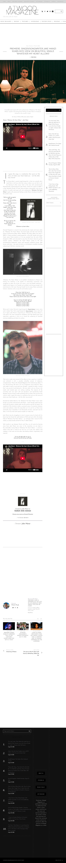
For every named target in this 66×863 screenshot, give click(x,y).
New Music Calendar (17, 1)
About (9, 1)
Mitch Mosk (33, 57)
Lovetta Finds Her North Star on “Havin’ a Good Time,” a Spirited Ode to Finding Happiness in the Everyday (36, 637)
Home (4, 1)
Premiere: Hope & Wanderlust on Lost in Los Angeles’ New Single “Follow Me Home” (35, 603)
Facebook (17, 510)
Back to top (58, 860)
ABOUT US (41, 773)
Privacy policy (41, 787)
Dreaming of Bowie (11, 650)
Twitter (22, 510)
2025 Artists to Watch (29, 1)
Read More (30, 612)
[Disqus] (22, 676)
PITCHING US (41, 780)
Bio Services (60, 1)
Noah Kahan (31, 309)
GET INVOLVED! (41, 794)
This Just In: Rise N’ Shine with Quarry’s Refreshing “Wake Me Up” (31, 652)
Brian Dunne (29, 311)
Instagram (28, 510)
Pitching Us (47, 1)
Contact (54, 1)
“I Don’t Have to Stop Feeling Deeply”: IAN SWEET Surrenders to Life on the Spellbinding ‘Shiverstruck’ (54, 188)
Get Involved (39, 1)
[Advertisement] (33, 34)
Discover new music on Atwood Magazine (22, 514)
